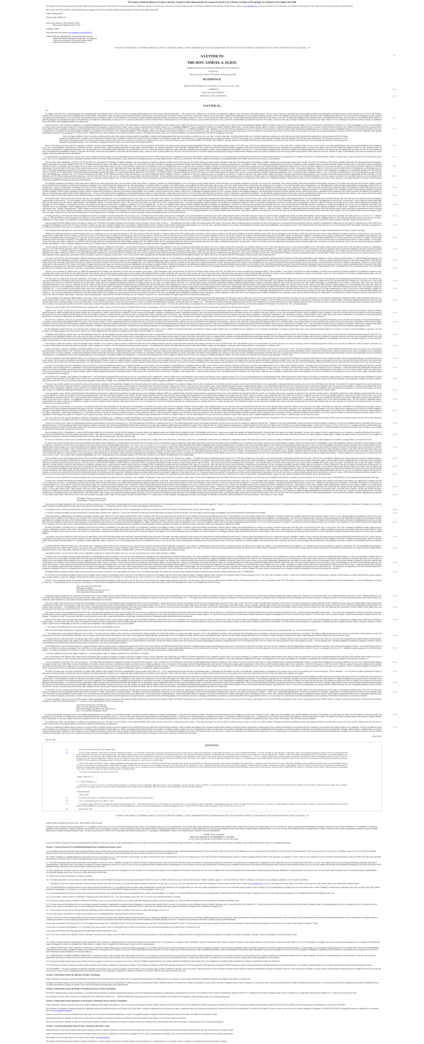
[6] (292, 684)
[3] (339, 568)
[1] (78, 453)
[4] (233, 603)
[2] (281, 504)
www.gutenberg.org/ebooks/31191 (80, 32)
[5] (368, 659)
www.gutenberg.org (250, 6)
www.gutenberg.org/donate (62, 1010)
